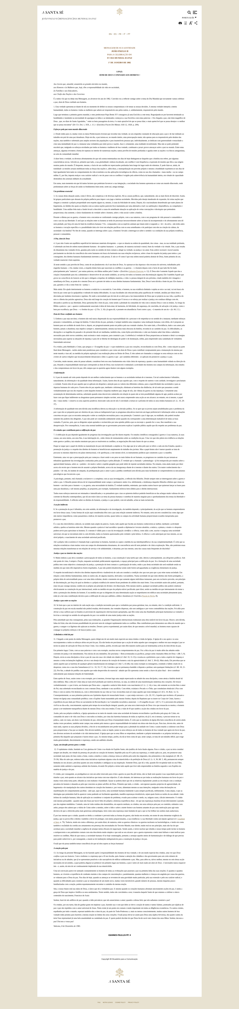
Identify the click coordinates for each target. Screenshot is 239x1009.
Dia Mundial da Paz (84, 18)
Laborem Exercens (136, 271)
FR (120, 34)
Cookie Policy (120, 1002)
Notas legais (108, 1002)
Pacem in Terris (148, 596)
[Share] (196, 23)
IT (124, 34)
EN (110, 34)
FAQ (99, 1002)
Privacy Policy (133, 1002)
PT (129, 34)
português (188, 18)
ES (115, 34)
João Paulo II (50, 18)
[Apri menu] (194, 12)
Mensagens (65, 18)
